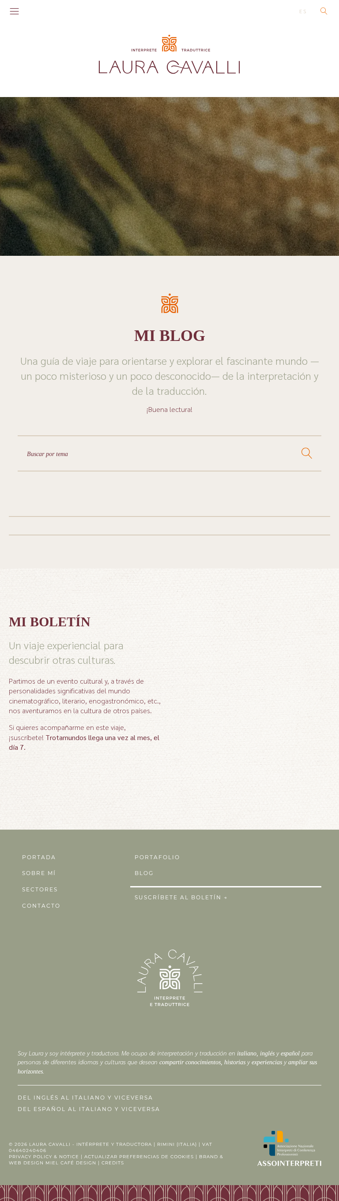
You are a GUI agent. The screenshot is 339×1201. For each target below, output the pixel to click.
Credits (113, 1163)
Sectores (40, 889)
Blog (144, 873)
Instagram (34, 11)
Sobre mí (39, 873)
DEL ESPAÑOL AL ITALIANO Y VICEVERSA (89, 1109)
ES (303, 11)
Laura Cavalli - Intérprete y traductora (90, 1144)
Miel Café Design (70, 1163)
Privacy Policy (30, 1157)
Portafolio (157, 857)
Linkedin (46, 11)
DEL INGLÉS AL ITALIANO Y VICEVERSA (85, 1097)
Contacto (41, 905)
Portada (39, 857)
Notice (69, 1157)
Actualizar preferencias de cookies (139, 1157)
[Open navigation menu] (14, 12)
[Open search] (324, 11)
